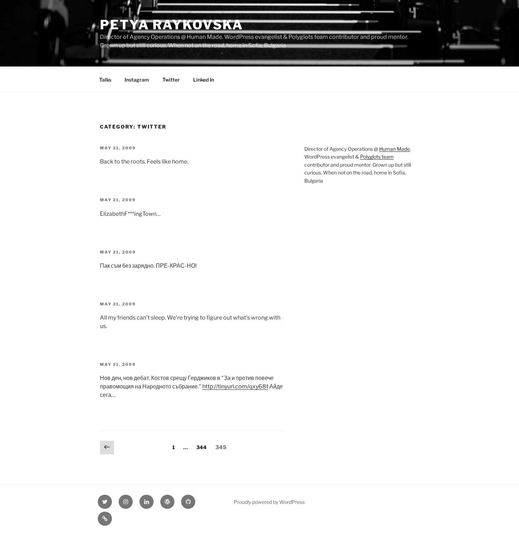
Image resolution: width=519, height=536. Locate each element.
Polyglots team (377, 157)
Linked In (203, 80)
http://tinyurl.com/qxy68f (235, 386)
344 (202, 447)
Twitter (171, 80)
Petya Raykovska (171, 24)
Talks (105, 80)
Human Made (394, 149)
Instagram (137, 80)
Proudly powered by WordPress (269, 502)
